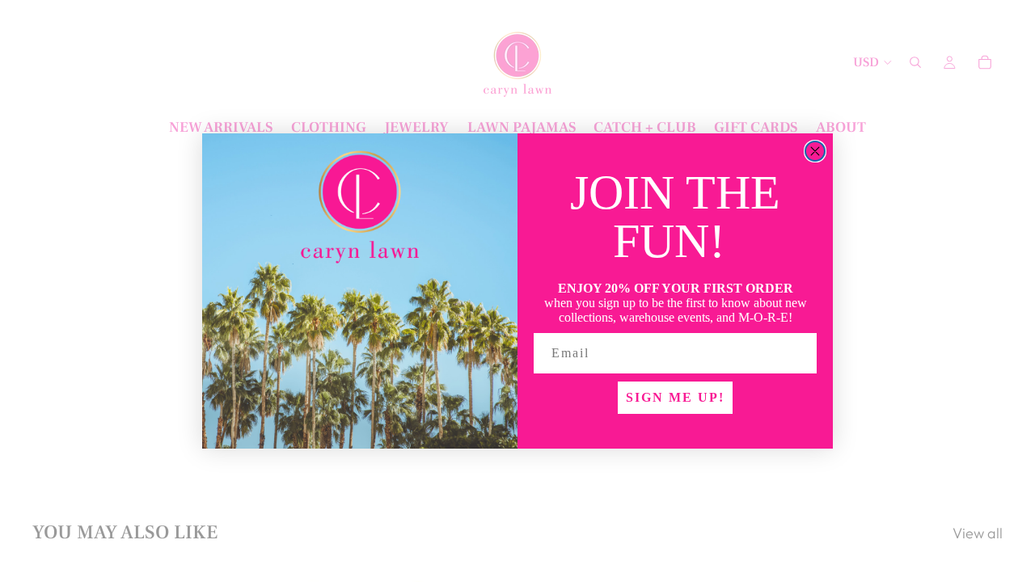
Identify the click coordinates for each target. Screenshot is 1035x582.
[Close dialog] (815, 151)
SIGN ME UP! (675, 397)
